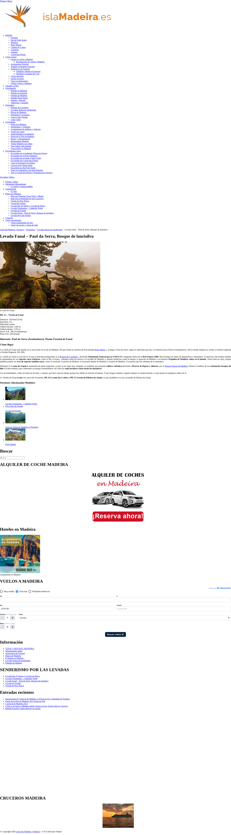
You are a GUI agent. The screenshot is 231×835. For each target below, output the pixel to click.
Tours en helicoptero (19, 81)
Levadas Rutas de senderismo (17, 660)
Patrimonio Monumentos (15, 184)
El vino (14, 191)
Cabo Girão (16, 119)
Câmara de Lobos (18, 47)
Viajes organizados (13, 220)
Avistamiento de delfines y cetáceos (26, 129)
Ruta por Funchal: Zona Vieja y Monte (27, 196)
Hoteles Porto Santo (19, 98)
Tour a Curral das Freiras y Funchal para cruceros (31, 172)
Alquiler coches (12, 86)
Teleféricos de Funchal (20, 69)
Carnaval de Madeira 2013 (16, 704)
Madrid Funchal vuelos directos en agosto (23, 708)
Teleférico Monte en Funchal (28, 71)
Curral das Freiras (18, 54)
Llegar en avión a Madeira (22, 59)
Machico (14, 42)
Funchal (14, 38)
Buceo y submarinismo (20, 139)
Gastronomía (10, 189)
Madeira (8, 35)
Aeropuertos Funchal (19, 64)
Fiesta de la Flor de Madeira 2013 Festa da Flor (25, 701)
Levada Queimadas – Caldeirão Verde (27, 208)
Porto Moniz (16, 45)
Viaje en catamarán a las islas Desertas (27, 170)
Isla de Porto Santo (19, 40)
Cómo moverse (17, 76)
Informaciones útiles (13, 651)
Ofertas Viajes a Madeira (21, 83)
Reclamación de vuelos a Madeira (30, 62)
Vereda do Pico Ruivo (20, 201)
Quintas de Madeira (19, 95)
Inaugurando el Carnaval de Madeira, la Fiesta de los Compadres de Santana (37, 699)
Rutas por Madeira (18, 124)
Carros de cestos (17, 132)
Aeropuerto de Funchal (15, 653)
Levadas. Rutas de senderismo (23, 110)
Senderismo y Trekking (20, 127)
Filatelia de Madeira (13, 663)
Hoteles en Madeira (19, 91)
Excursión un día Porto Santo (23, 168)
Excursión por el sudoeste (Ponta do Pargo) (29, 153)
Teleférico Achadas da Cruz (27, 74)
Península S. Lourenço (20, 115)
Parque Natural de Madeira (176, 366)
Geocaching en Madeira (21, 148)
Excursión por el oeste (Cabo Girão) (26, 158)
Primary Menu (6, 1)
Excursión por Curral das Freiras (24, 160)
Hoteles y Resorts (18, 100)
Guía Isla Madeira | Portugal (28, 831)
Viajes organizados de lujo (22, 223)
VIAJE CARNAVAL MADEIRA (19, 648)
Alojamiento (10, 88)
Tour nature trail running (21, 146)
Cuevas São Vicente (19, 117)
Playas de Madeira (18, 112)
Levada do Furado (18, 211)
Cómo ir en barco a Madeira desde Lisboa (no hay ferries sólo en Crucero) (36, 706)
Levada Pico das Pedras (21, 215)
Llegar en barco (17, 79)
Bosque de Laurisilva (20, 107)
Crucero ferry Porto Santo (21, 165)
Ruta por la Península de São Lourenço (27, 198)
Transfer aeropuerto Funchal (22, 66)
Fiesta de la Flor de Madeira (22, 136)
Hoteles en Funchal (19, 93)
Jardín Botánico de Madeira (22, 134)
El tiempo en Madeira (14, 658)
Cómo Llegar (11, 57)
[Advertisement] (10, 752)
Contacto (9, 218)
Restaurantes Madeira (20, 141)
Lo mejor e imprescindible (22, 186)
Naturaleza (9, 105)
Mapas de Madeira (13, 656)
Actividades (10, 122)
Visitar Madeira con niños (21, 144)
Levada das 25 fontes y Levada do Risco (28, 206)
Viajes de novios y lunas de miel (24, 225)
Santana (14, 52)
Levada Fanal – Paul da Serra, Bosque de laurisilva (32, 213)
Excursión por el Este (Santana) (24, 156)
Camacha (15, 50)
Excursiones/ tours (13, 151)
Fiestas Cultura (11, 182)
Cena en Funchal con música (23, 163)
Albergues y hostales (19, 103)
